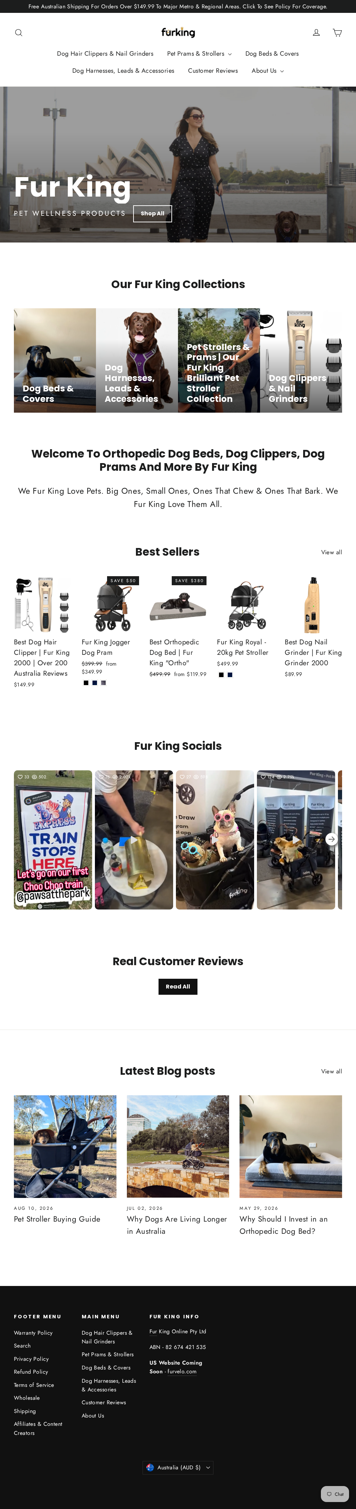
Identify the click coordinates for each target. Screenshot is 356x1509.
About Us (265, 70)
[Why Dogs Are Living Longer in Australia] (178, 1146)
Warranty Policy (33, 1333)
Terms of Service (34, 1385)
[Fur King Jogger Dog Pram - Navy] (95, 683)
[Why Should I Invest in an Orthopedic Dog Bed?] (291, 1146)
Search (22, 1346)
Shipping (25, 1411)
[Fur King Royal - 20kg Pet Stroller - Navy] (230, 675)
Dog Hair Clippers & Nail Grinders (105, 53)
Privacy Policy (31, 1359)
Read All (178, 987)
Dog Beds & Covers (272, 53)
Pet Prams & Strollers (196, 53)
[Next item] (331, 840)
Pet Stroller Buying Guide (57, 1218)
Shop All (152, 213)
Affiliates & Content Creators (38, 1428)
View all (331, 552)
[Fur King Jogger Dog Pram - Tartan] (103, 683)
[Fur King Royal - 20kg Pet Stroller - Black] (221, 675)
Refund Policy (31, 1372)
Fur (153, 1331)
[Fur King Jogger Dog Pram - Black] (86, 683)
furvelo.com (182, 1371)
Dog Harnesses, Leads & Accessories (123, 70)
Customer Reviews (213, 70)
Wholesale (27, 1398)
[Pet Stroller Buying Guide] (65, 1146)
